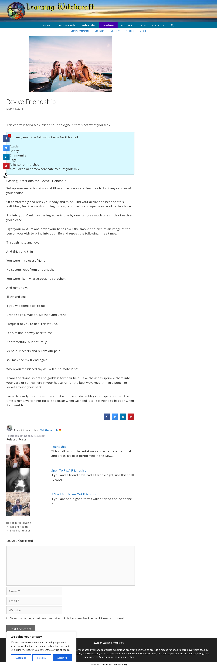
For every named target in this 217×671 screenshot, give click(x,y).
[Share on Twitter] (115, 418)
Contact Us (158, 25)
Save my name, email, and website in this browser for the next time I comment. (67, 618)
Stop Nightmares (20, 530)
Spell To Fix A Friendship (68, 470)
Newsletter (108, 25)
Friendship (59, 447)
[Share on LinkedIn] (6, 159)
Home (46, 25)
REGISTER (126, 25)
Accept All (62, 657)
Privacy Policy (120, 664)
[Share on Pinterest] (131, 418)
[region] (41, 648)
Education (99, 30)
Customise (20, 657)
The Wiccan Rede (65, 25)
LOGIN (142, 25)
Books (143, 30)
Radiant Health (19, 526)
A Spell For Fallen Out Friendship (74, 494)
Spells (114, 30)
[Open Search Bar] (172, 25)
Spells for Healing (20, 522)
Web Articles (88, 25)
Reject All (42, 657)
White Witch (49, 430)
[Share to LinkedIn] (123, 418)
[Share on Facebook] (107, 418)
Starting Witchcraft (79, 30)
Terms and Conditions (101, 664)
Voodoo (130, 30)
